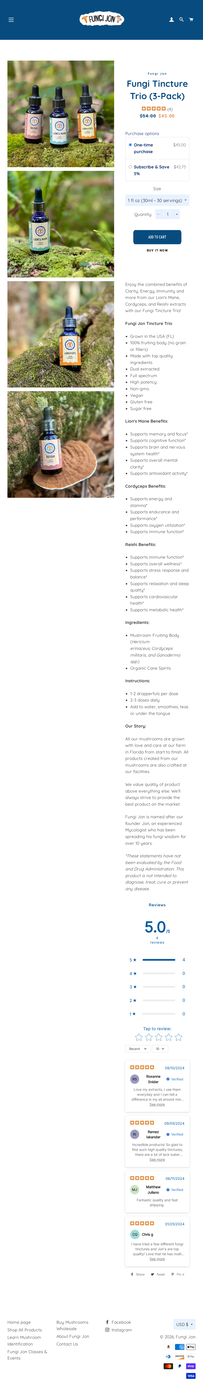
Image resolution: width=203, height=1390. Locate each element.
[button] (157, 960)
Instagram (121, 1329)
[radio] (130, 144)
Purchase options (142, 133)
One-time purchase (143, 148)
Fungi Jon (186, 1336)
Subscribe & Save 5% (151, 170)
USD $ (182, 1324)
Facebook (120, 1322)
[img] (154, 109)
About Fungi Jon (72, 1336)
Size (157, 188)
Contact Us (67, 1343)
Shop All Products (24, 1329)
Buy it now (157, 250)
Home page (19, 1322)
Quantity (143, 214)
